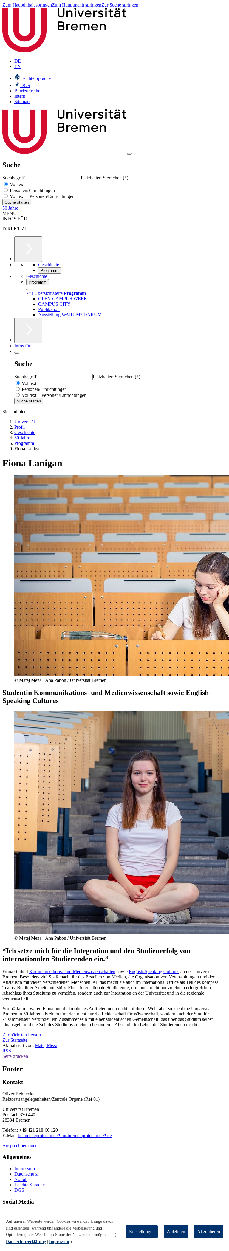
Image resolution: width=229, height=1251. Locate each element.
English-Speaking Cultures (154, 971)
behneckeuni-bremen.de (65, 1135)
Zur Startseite (14, 1040)
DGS (19, 1190)
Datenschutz (26, 1173)
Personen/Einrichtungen (32, 190)
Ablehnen (176, 1231)
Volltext (16, 184)
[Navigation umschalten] (129, 154)
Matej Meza (46, 1045)
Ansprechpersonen (20, 1145)
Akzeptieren (208, 1231)
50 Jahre (10, 207)
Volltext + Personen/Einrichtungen (42, 196)
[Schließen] (28, 289)
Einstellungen (142, 1231)
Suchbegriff (14, 177)
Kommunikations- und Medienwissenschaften (72, 971)
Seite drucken (15, 1056)
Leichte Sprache (29, 1184)
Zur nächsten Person (21, 1034)
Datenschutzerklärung (26, 1241)
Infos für (22, 345)
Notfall (20, 1179)
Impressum (24, 1168)
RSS (6, 1050)
